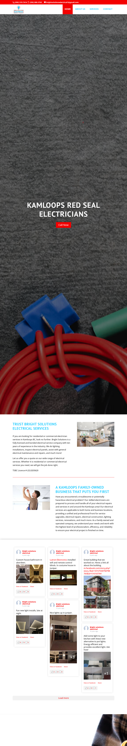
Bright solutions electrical (29, 552)
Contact (107, 9)
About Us (80, 9)
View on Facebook (22, 586)
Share (32, 586)
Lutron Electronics (58, 559)
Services (94, 9)
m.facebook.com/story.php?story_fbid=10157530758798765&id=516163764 (97, 571)
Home (68, 9)
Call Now (63, 225)
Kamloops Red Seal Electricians (63, 209)
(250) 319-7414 (21, 2)
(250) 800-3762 (36, 2)
